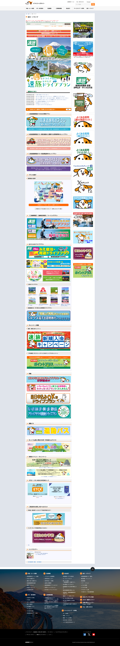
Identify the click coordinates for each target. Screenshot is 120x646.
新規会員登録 (60, 26)
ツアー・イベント (85, 583)
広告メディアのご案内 (88, 597)
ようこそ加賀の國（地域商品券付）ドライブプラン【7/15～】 (45, 101)
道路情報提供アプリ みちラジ (51, 585)
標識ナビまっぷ (30, 585)
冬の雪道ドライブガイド (68, 584)
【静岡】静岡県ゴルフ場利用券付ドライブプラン (32, 295)
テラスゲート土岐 (85, 589)
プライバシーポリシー (30, 634)
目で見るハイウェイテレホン (51, 589)
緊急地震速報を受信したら (69, 590)
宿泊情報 (83, 580)
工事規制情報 (59, 8)
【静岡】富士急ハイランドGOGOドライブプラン (43, 295)
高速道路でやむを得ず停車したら (70, 587)
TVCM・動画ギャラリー (89, 599)
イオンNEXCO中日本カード (60, 498)
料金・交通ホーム (28, 13)
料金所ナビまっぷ (31, 587)
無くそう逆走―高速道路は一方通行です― (69, 581)
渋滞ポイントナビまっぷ (50, 587)
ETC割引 (28, 599)
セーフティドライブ (67, 578)
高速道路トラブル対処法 (68, 576)
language (88, 1)
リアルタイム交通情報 (49, 576)
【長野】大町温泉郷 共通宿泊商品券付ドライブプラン (43, 305)
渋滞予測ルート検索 (49, 580)
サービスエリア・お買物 (79, 8)
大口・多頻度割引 (31, 602)
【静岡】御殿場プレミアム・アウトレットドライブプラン (65, 295)
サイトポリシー (51, 632)
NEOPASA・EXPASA (67, 620)
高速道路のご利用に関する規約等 (39, 632)
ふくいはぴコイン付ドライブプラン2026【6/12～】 (44, 104)
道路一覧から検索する (31, 580)
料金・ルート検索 (30, 8)
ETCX (38, 497)
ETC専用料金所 (30, 589)
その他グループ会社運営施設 (87, 591)
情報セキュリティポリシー (42, 634)
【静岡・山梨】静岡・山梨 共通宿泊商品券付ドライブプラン (54, 305)
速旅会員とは (47, 26)
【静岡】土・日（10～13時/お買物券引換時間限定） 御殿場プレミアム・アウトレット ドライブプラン (65, 305)
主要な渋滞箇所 (48, 583)
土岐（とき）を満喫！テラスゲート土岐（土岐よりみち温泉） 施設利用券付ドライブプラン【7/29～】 (52, 98)
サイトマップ (28, 632)
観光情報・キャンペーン (86, 578)
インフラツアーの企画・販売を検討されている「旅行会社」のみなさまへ (41, 554)
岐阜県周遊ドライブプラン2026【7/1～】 (42, 103)
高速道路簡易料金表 (31, 583)
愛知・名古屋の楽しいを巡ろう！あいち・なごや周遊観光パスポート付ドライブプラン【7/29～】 (51, 99)
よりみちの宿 (84, 587)
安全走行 (68, 8)
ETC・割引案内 (39, 8)
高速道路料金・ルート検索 (32, 576)
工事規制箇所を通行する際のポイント (70, 604)
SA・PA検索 (65, 613)
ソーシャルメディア (87, 632)
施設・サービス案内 (67, 617)
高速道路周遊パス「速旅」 (32, 613)
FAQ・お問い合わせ (80, 1)
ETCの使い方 (29, 608)
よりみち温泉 (84, 585)
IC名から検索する (30, 578)
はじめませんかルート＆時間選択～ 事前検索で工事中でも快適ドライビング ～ (51, 607)
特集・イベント (66, 615)
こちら (57, 21)
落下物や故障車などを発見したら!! (69, 601)
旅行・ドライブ (90, 8)
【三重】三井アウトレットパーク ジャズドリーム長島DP (32, 305)
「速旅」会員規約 (53, 26)
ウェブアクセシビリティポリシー (62, 632)
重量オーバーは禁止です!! (68, 596)
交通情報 (49, 8)
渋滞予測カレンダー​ (49, 578)
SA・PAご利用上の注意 (68, 598)
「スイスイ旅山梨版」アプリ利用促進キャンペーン (49, 476)
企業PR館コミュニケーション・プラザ (88, 603)
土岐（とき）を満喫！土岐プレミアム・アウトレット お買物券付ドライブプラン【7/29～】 (50, 96)
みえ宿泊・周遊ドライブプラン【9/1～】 (42, 94)
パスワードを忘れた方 (67, 26)
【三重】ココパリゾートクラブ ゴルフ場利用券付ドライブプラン (54, 295)
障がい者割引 (30, 604)
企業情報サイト (70, 1)
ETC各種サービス (30, 606)
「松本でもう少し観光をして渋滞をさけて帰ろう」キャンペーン (49, 467)
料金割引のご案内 (31, 597)
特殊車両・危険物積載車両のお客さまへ (69, 593)
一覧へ (29, 545)
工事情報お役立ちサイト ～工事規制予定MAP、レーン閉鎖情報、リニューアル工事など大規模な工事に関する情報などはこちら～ (51, 600)
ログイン (67, 24)
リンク (50, 634)
